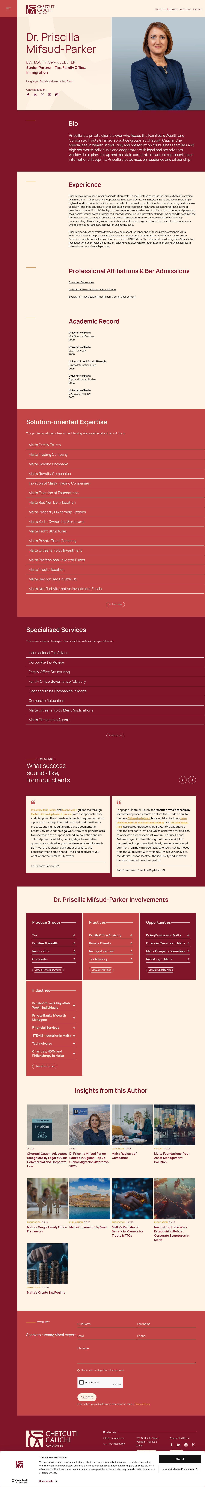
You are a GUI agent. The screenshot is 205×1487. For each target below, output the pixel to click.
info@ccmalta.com (113, 1438)
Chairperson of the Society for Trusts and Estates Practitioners (123, 235)
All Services (115, 735)
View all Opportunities (161, 969)
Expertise (172, 9)
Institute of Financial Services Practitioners (92, 289)
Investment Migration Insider (84, 242)
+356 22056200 (116, 1444)
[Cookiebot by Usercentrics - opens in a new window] (19, 1481)
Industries (185, 9)
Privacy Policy (142, 1404)
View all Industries (45, 1066)
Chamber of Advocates (81, 282)
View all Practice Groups (48, 969)
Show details (46, 1481)
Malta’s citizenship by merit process (51, 814)
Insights (197, 9)
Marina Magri (69, 810)
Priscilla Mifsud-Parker (151, 822)
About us (160, 9)
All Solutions (115, 604)
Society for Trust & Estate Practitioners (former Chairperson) (102, 296)
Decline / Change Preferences (178, 1469)
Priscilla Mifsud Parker (43, 810)
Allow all (179, 1459)
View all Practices (101, 969)
